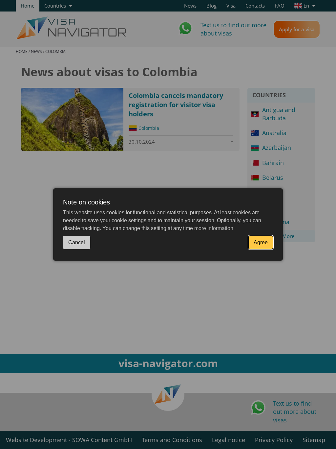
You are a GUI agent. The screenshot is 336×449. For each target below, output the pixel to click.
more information (213, 228)
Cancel (76, 242)
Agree (261, 242)
